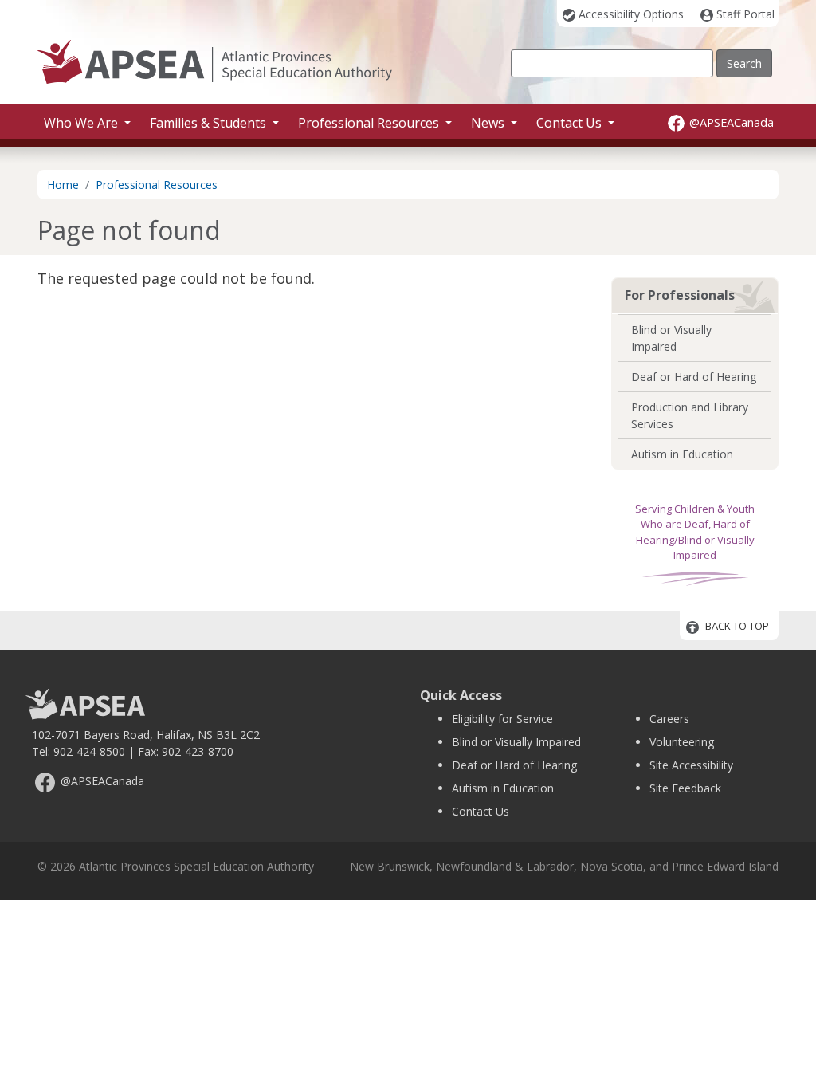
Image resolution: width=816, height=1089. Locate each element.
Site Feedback (685, 788)
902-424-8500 (89, 751)
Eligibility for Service (502, 718)
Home (63, 184)
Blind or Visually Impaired (671, 338)
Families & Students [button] (209, 123)
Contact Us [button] (570, 123)
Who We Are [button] (82, 123)
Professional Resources (157, 184)
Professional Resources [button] (370, 123)
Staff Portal (745, 14)
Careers (669, 718)
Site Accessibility (691, 765)
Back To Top (737, 626)
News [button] (489, 123)
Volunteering (681, 741)
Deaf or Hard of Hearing (693, 376)
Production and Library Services (689, 415)
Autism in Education (682, 454)
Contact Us (480, 811)
